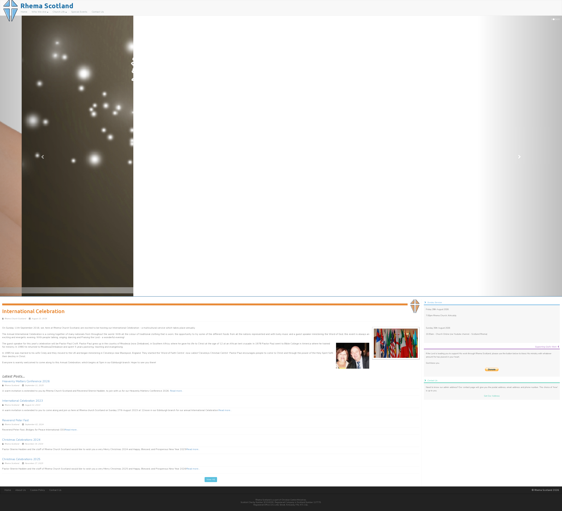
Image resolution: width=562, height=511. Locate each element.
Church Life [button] (59, 11)
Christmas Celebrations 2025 (21, 459)
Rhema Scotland (46, 6)
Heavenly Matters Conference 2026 (26, 381)
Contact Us (98, 11)
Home (24, 11)
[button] (42, 156)
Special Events (79, 11)
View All (211, 479)
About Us (20, 490)
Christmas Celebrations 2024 (21, 440)
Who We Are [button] (39, 11)
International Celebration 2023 (22, 401)
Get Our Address (492, 396)
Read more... (176, 390)
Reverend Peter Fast (15, 420)
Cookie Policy (37, 490)
